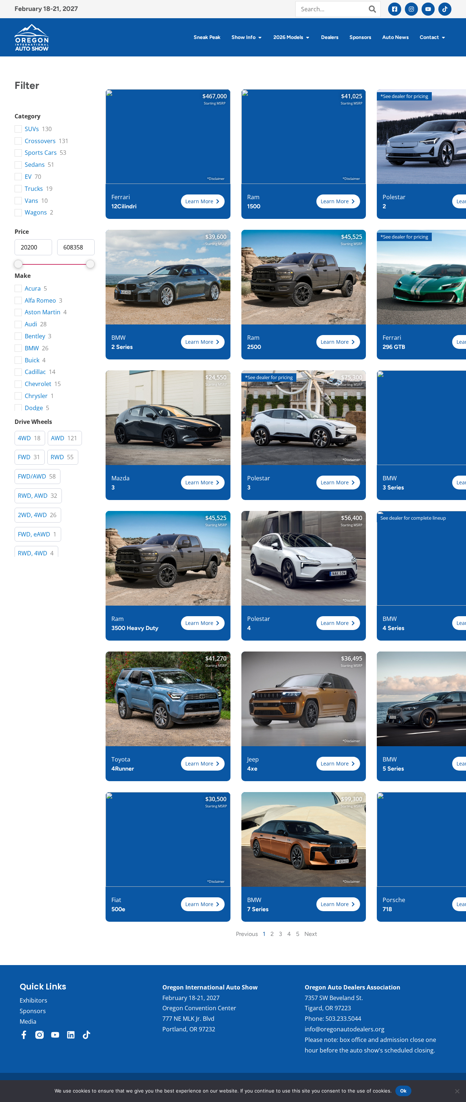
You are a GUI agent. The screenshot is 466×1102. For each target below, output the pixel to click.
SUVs (32, 129)
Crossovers (40, 141)
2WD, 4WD (32, 515)
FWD (24, 457)
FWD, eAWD (34, 534)
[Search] (372, 9)
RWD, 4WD (32, 553)
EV (28, 177)
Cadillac (35, 372)
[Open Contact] (443, 37)
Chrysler (36, 396)
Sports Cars (41, 153)
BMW (32, 348)
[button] (203, 201)
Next (310, 933)
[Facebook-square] (394, 9)
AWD (57, 438)
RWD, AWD (33, 496)
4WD (24, 438)
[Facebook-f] (24, 1035)
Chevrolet (38, 384)
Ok (403, 1091)
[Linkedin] (71, 1035)
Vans (31, 201)
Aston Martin (42, 312)
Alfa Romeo (40, 300)
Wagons (36, 212)
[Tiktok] (444, 9)
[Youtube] (428, 9)
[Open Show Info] (259, 37)
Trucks (34, 189)
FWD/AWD (32, 476)
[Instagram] (411, 9)
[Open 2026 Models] (307, 37)
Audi (31, 324)
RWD (57, 457)
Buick (32, 360)
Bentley (35, 336)
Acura (33, 288)
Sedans (35, 165)
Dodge (34, 408)
